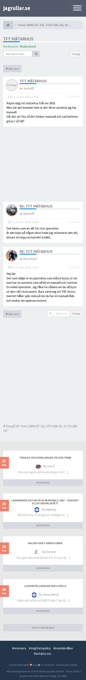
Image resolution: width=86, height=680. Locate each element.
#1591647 (74, 222)
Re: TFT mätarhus (36, 206)
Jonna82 (28, 88)
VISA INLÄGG (43, 482)
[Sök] (36, 54)
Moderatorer (28, 46)
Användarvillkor (63, 648)
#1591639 (74, 97)
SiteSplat (49, 664)
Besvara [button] (13, 69)
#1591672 (74, 267)
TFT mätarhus (18, 39)
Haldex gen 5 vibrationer (45, 543)
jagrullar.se (16, 8)
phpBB (73, 664)
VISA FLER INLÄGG (43, 628)
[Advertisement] (43, 377)
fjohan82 (28, 214)
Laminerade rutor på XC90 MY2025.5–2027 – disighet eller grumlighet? (45, 502)
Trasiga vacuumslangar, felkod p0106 (45, 457)
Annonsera (19, 648)
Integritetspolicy (40, 648)
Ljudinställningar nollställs (45, 586)
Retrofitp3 (30, 259)
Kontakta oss (42, 654)
